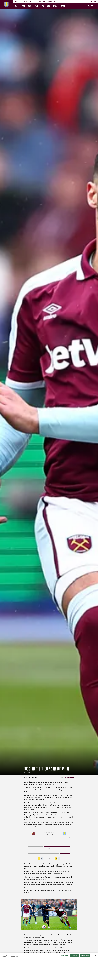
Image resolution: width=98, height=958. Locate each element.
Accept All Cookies (85, 955)
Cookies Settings (64, 955)
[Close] (95, 955)
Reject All (75, 955)
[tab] (17, 1)
